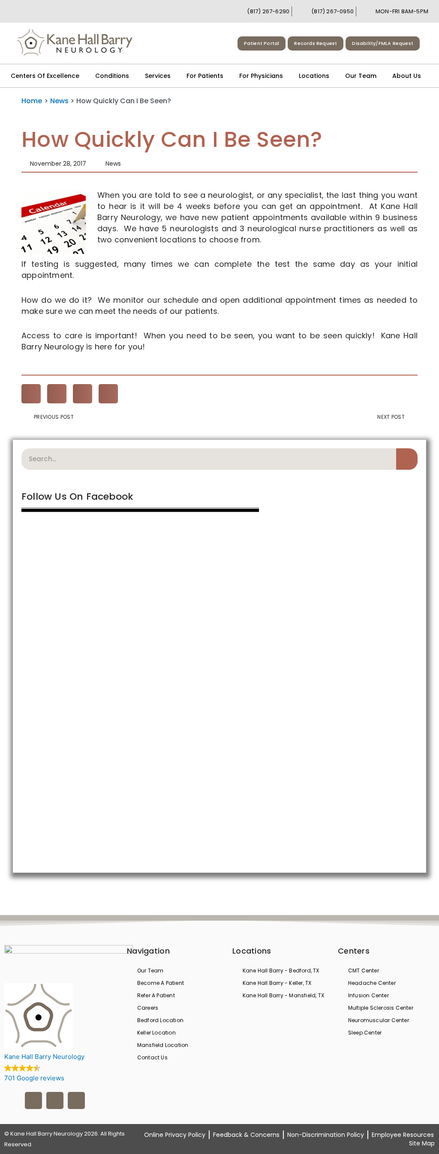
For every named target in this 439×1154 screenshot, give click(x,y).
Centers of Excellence (45, 76)
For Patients (204, 76)
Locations (314, 76)
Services (158, 76)
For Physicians (261, 76)
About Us (406, 76)
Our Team (360, 76)
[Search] (407, 459)
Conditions (112, 76)
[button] (31, 393)
